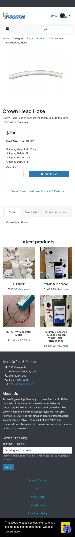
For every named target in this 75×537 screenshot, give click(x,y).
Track (8, 467)
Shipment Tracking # (14, 443)
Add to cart (51, 173)
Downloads (31, 212)
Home (6, 38)
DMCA (37, 488)
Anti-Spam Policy (37, 513)
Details (12, 212)
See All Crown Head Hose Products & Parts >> (37, 191)
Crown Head (57, 38)
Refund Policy (37, 504)
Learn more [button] (13, 531)
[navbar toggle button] (7, 29)
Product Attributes (55, 212)
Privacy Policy (37, 496)
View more (24, 289)
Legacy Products (37, 38)
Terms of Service (37, 480)
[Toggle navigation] (4, 3)
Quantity (11, 167)
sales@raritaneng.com (21, 383)
